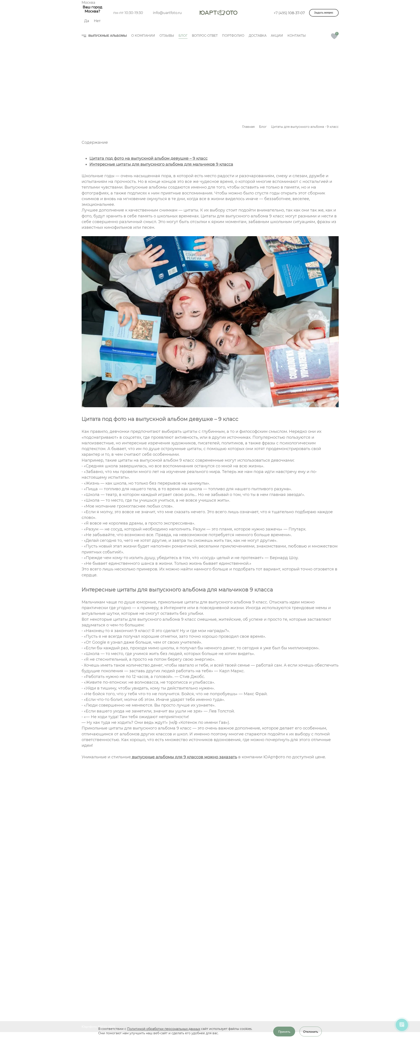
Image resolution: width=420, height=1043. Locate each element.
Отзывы (235, 976)
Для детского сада (184, 986)
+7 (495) (289, 13)
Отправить (107, 924)
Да (86, 21)
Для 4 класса (179, 993)
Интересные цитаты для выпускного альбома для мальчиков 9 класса (161, 164)
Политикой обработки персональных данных (163, 1029)
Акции (233, 1016)
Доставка (236, 1008)
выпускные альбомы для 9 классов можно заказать (184, 757)
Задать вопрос (323, 12)
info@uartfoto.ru (167, 13)
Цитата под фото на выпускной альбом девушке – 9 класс (148, 158)
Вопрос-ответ (239, 992)
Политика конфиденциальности (111, 998)
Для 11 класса (180, 1009)
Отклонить (310, 1031)
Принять (284, 1031)
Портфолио (238, 1000)
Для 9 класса (179, 1001)
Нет (97, 21)
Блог (232, 984)
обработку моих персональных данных (147, 907)
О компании (238, 968)
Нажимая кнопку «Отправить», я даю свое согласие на (147, 905)
